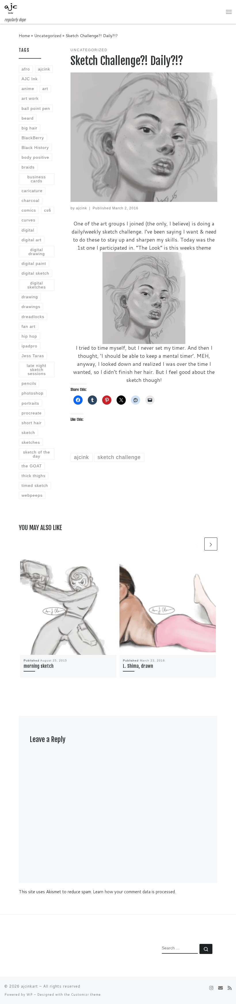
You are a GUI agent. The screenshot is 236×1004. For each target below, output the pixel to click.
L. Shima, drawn (138, 666)
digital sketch (35, 273)
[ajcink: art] (220, 987)
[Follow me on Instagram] (211, 987)
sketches (31, 442)
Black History (35, 147)
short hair (32, 422)
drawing (30, 296)
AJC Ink (30, 79)
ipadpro (29, 346)
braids (28, 167)
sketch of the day (36, 454)
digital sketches (36, 285)
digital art (31, 240)
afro (26, 69)
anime (28, 88)
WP (29, 994)
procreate (32, 413)
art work (30, 98)
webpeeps (32, 495)
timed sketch (35, 485)
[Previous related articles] (196, 544)
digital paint (34, 263)
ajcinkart (29, 986)
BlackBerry (33, 137)
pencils (29, 383)
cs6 (47, 210)
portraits (30, 403)
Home (24, 35)
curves (28, 220)
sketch (28, 432)
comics (29, 210)
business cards (36, 179)
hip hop (29, 336)
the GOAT (32, 466)
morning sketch (39, 666)
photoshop (32, 393)
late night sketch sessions (36, 369)
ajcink (81, 208)
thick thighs (33, 475)
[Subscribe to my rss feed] (230, 987)
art (45, 88)
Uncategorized (47, 35)
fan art (28, 326)
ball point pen (36, 108)
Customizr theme (86, 994)
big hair (29, 128)
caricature (32, 190)
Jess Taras (33, 355)
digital (28, 230)
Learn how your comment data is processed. (134, 892)
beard (28, 118)
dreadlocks (33, 316)
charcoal (30, 200)
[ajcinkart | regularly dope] (10, 9)
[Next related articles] (210, 544)
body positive (35, 157)
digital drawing (36, 251)
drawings (31, 306)
